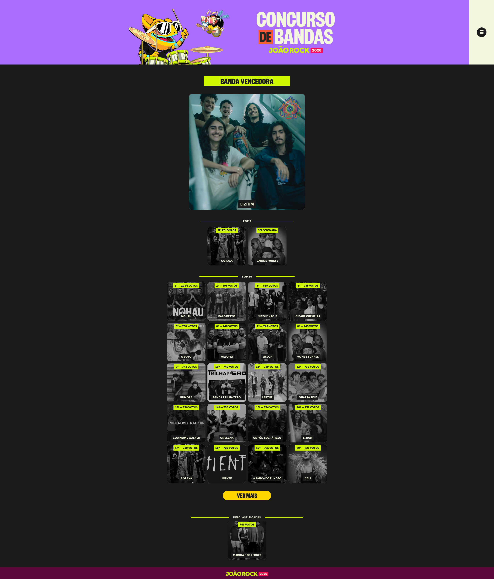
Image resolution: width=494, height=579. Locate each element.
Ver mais (247, 496)
